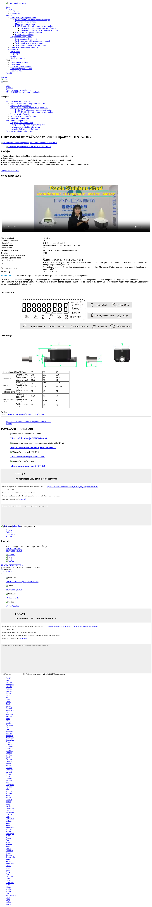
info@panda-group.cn (14, 551)
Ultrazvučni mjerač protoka (25, 22)
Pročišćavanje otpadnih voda (21, 67)
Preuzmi (9, 424)
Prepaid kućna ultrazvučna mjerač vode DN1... (33, 447)
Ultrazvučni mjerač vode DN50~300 (27, 466)
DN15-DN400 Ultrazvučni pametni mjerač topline (34, 26)
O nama (9, 9)
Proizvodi (9, 15)
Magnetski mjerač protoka (25, 24)
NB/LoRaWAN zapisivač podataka (28, 32)
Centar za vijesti (12, 50)
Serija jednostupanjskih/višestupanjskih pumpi (32, 41)
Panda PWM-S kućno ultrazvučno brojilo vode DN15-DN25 (28, 422)
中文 (5, 79)
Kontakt (9, 73)
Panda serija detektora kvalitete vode (24, 47)
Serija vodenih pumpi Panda (21, 37)
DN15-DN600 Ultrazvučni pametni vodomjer (32, 20)
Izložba (13, 56)
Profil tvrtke (14, 11)
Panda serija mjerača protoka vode (23, 18)
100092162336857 (13, 606)
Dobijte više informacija (10, 171)
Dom (8, 7)
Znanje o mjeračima (17, 58)
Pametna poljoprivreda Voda (21, 69)
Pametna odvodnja (17, 64)
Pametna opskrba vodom (19, 62)
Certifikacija (15, 13)
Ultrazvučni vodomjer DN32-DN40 (27, 456)
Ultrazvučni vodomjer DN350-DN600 (28, 438)
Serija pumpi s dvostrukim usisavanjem (29, 43)
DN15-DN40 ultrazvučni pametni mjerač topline (38, 28)
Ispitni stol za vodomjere (24, 35)
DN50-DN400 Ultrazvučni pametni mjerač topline (39, 30)
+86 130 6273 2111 (13, 598)
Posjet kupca (15, 54)
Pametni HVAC (16, 71)
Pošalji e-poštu (6, 572)
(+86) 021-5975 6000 (30, 582)
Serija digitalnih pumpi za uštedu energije (30, 45)
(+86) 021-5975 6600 (14, 549)
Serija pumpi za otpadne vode (26, 39)
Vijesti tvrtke (15, 52)
